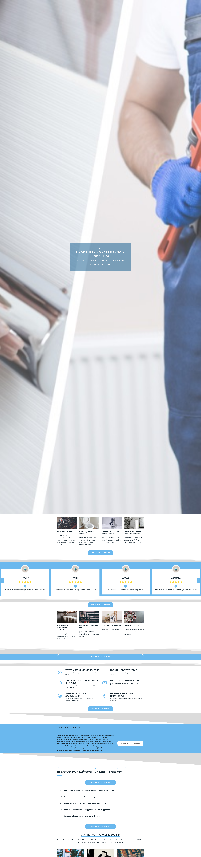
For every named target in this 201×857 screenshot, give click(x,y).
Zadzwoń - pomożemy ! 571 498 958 (100, 264)
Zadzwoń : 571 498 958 (100, 657)
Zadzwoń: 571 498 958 (100, 552)
